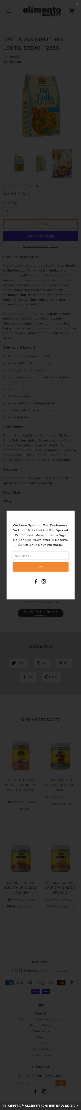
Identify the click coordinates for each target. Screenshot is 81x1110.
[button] (40, 1105)
